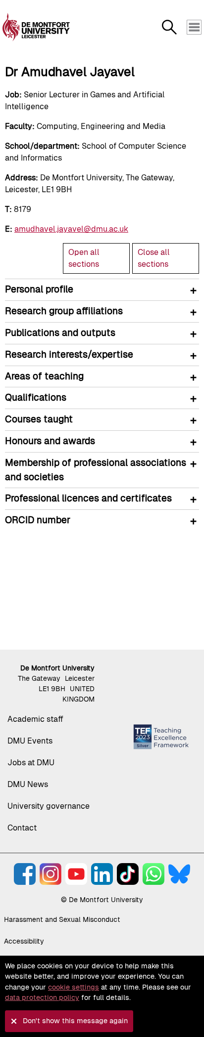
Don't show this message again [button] (75, 1021)
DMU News (27, 784)
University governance (48, 806)
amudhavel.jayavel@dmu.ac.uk (71, 229)
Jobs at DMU (30, 762)
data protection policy (42, 997)
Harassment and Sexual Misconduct (62, 919)
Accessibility (24, 941)
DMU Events (29, 741)
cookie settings (73, 987)
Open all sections (84, 258)
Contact (22, 827)
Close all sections (154, 258)
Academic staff (35, 719)
